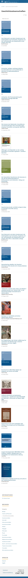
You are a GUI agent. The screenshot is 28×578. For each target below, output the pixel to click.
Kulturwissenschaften (6, 522)
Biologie (3, 511)
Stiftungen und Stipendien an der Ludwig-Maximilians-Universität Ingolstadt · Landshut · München (13, 151)
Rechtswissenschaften (6, 537)
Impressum (5, 570)
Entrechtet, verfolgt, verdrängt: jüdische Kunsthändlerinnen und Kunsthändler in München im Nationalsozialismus (12, 70)
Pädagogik (4, 528)
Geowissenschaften (6, 518)
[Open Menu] (2, 1)
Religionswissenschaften (7, 539)
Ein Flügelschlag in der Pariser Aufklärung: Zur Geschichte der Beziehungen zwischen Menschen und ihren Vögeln (13, 342)
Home (3, 6)
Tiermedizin (4, 548)
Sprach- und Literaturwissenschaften (9, 543)
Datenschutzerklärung (8, 572)
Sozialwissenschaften (6, 541)
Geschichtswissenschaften (8, 515)
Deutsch (4, 560)
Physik (3, 533)
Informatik (4, 520)
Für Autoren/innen (6, 498)
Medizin (3, 526)
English (3, 563)
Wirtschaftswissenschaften (7, 550)
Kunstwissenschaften (6, 524)
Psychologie (4, 535)
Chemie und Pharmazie (6, 513)
